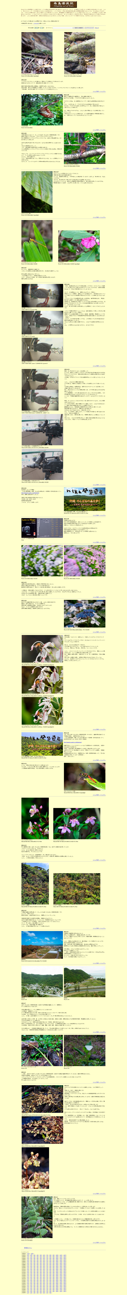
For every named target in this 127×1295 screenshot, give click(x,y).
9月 (53, 1255)
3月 (34, 1255)
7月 (47, 1255)
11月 (28, 1253)
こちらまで (36, 23)
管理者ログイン (28, 1247)
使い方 (97, 27)
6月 (44, 1255)
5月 (41, 1255)
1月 (28, 1255)
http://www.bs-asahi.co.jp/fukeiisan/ (30, 493)
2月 (31, 1255)
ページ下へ (103, 91)
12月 (32, 1253)
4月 (37, 1255)
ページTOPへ (96, 91)
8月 (50, 1255)
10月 (57, 1255)
